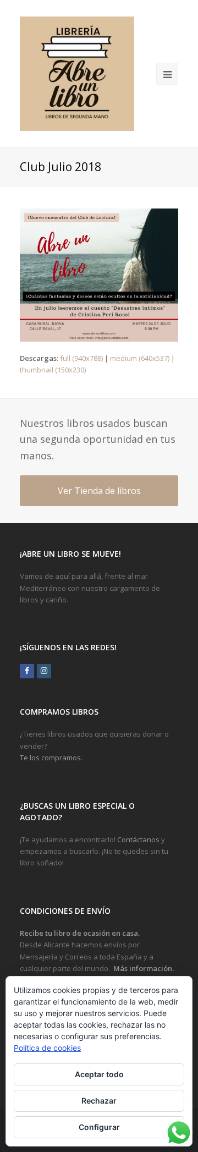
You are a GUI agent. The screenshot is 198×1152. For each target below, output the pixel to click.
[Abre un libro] (77, 74)
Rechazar (99, 1100)
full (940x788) (81, 358)
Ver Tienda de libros (99, 491)
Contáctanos (138, 839)
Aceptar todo (99, 1074)
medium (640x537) (139, 358)
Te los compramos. (51, 757)
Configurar (99, 1127)
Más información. (143, 968)
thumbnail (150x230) (53, 370)
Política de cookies (47, 1047)
